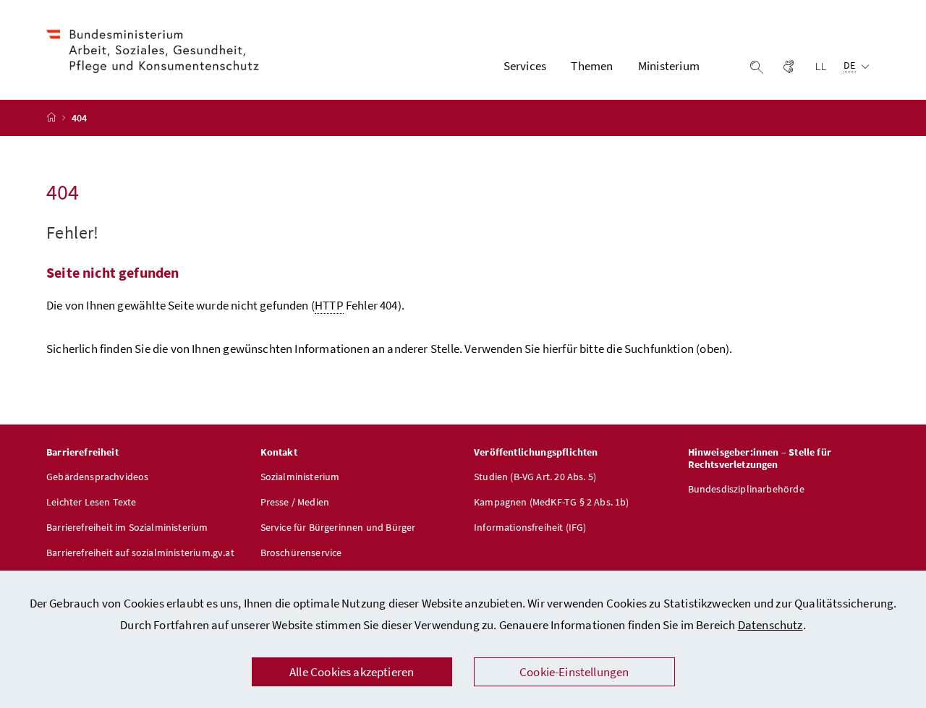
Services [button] (525, 66)
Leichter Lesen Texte (91, 501)
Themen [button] (592, 66)
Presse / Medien (295, 501)
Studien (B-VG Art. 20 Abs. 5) (535, 476)
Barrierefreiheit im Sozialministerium (127, 527)
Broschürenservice (301, 552)
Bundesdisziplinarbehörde (746, 488)
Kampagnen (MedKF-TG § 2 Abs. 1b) (551, 501)
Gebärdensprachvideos (97, 476)
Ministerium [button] (669, 66)
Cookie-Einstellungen (574, 672)
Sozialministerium (300, 476)
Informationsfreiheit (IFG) (530, 527)
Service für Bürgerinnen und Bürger (338, 527)
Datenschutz (770, 625)
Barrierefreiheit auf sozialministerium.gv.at (140, 552)
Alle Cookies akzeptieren (351, 672)
